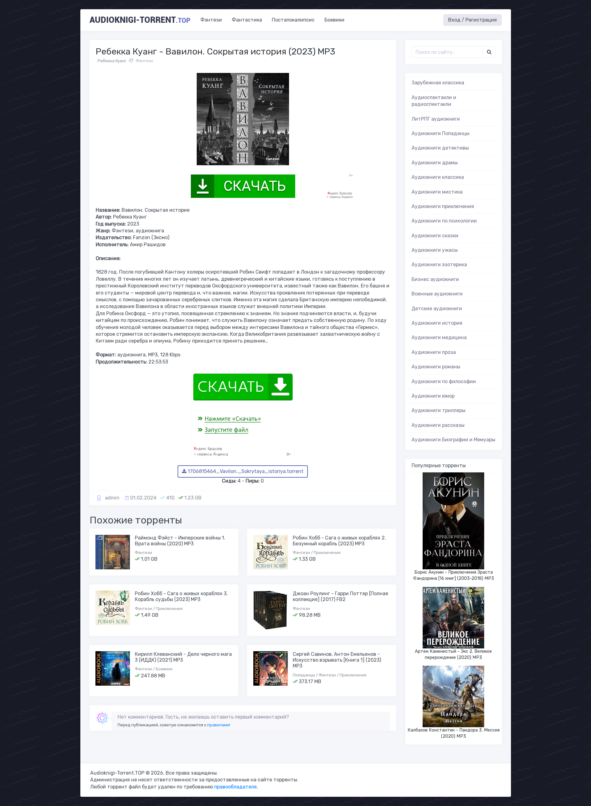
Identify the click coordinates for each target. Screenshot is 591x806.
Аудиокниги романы (436, 367)
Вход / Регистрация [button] (472, 20)
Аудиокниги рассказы (438, 425)
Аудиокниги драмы (435, 163)
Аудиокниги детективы (440, 148)
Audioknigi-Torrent (140, 20)
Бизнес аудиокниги (435, 279)
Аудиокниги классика (438, 177)
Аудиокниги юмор (433, 396)
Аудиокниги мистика (437, 192)
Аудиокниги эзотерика (439, 264)
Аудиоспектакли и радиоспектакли (434, 100)
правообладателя (235, 787)
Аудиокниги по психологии (444, 221)
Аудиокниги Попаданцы (440, 133)
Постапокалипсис (293, 20)
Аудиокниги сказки (435, 236)
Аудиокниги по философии (444, 381)
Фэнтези (211, 20)
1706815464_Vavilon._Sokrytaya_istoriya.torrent (245, 471)
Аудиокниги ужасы (435, 250)
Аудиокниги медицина (439, 337)
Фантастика (247, 20)
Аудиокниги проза (434, 352)
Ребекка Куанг (112, 60)
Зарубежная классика (438, 83)
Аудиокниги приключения (443, 206)
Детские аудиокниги (437, 308)
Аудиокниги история (437, 323)
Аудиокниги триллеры (438, 410)
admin (112, 498)
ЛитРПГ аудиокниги (436, 119)
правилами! (218, 725)
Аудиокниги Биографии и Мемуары (453, 440)
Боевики (334, 20)
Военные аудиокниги (437, 294)
